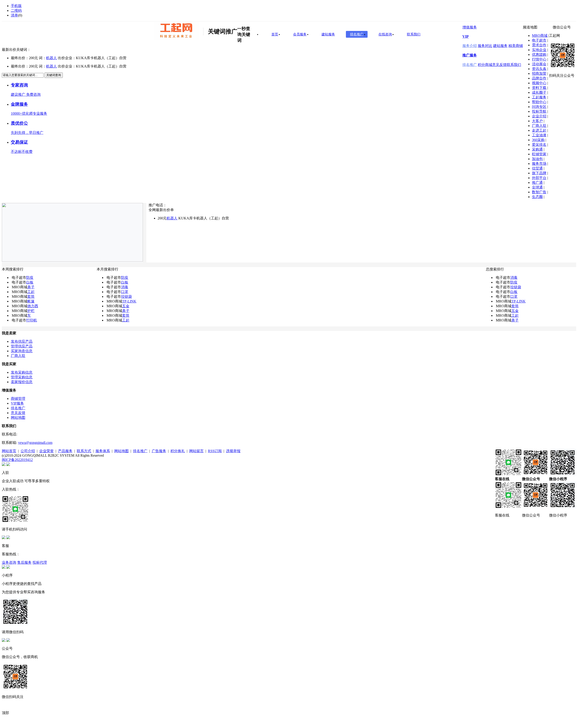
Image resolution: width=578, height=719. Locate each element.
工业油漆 (539, 135)
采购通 (537, 149)
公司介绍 (28, 451)
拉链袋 (126, 296)
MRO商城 (540, 35)
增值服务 (469, 27)
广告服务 (159, 451)
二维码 (16, 10)
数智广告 (539, 192)
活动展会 (539, 64)
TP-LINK (129, 301)
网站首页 (9, 451)
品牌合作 (539, 78)
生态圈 (537, 197)
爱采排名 (539, 145)
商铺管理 (18, 398)
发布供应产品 (22, 341)
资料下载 (539, 88)
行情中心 (539, 59)
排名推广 (469, 65)
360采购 (538, 140)
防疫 (29, 277)
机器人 (51, 58)
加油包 (537, 159)
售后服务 (24, 562)
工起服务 (539, 97)
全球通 (537, 187)
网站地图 (18, 417)
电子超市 (539, 40)
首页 (274, 34)
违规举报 (233, 451)
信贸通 (537, 168)
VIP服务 (17, 403)
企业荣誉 (46, 451)
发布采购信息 (22, 372)
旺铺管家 (539, 154)
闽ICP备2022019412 (17, 460)
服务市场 (539, 163)
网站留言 (196, 451)
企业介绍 (539, 116)
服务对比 (485, 46)
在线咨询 (385, 34)
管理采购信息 (22, 377)
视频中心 (539, 83)
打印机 (31, 320)
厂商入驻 (539, 126)
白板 (29, 282)
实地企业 (539, 50)
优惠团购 (539, 54)
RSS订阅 (215, 451)
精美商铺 (515, 46)
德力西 (32, 306)
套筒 (31, 296)
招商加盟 (539, 73)
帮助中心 (539, 102)
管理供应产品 (22, 346)
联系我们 (514, 65)
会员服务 (300, 34)
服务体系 (103, 451)
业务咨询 (9, 562)
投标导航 (539, 111)
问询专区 (539, 107)
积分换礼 (177, 451)
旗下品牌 (539, 173)
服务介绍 (469, 46)
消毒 (124, 287)
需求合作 (539, 45)
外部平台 (539, 178)
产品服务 (65, 451)
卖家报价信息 (22, 382)
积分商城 (485, 65)
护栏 (31, 311)
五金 (125, 306)
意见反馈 (499, 65)
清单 (14, 15)
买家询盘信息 (22, 351)
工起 (31, 292)
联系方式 (84, 451)
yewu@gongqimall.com (35, 442)
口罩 (124, 292)
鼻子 (31, 287)
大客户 (537, 121)
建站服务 (500, 46)
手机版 (16, 6)
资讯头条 (539, 69)
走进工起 (539, 130)
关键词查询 (53, 75)
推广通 (537, 182)
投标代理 (40, 562)
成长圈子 (539, 92)
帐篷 (31, 301)
